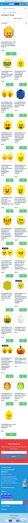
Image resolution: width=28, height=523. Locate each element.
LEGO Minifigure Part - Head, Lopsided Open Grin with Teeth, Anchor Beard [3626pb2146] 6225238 (21, 201)
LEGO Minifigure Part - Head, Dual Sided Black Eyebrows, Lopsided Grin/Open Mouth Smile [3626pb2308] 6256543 (7, 106)
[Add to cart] (11, 53)
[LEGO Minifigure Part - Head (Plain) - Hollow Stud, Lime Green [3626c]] (21, 386)
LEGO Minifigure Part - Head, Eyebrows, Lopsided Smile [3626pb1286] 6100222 (20, 74)
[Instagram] (2, 494)
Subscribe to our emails (7, 499)
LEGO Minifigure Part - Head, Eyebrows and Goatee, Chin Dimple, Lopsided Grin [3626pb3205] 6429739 (7, 136)
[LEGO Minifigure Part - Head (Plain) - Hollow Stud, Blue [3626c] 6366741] (21, 94)
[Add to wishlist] (14, 26)
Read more (21, 1)
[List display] (26, 23)
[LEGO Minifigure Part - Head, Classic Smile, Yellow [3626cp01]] (8, 414)
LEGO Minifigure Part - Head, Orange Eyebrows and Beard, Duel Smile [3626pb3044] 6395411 (7, 169)
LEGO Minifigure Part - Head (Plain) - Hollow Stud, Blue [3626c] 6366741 (20, 104)
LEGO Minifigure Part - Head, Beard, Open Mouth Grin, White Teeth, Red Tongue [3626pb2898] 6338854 (20, 136)
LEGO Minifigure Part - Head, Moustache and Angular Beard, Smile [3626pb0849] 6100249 (8, 44)
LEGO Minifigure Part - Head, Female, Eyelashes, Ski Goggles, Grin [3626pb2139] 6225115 (7, 74)
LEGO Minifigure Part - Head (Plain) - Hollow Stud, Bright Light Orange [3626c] (7, 396)
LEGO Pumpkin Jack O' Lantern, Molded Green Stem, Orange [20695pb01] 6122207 (20, 360)
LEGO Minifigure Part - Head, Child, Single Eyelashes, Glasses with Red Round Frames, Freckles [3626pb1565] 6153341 (21, 264)
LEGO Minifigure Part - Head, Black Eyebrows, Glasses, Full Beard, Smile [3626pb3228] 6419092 (7, 330)
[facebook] (8, 494)
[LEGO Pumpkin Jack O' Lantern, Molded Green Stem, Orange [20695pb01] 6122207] (21, 350)
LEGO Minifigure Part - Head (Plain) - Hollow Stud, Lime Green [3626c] (20, 396)
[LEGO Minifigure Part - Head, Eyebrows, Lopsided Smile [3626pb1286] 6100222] (21, 63)
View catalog (2, 4)
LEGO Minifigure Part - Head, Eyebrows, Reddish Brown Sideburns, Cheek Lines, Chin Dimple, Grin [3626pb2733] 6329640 (7, 233)
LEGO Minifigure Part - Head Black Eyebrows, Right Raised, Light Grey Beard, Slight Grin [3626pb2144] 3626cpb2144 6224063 (21, 232)
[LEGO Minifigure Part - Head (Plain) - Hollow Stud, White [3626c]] (21, 319)
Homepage (3, 12)
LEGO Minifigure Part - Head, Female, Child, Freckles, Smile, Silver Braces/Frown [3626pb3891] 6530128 (7, 264)
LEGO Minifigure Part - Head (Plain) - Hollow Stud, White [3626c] (20, 329)
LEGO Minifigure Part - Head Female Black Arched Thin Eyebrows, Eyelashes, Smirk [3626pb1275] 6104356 (21, 169)
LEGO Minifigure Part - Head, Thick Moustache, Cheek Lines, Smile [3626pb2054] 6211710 (7, 201)
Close (14, 506)
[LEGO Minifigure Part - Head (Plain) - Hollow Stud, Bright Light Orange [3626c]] (7, 386)
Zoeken (25, 8)
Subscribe (14, 456)
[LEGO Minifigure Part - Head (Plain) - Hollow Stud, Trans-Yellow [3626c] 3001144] (7, 285)
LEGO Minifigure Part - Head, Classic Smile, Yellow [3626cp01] (8, 426)
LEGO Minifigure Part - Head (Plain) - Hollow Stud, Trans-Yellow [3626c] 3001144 (7, 296)
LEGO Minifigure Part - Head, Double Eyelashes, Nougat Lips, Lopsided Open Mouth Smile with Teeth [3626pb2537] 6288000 (21, 298)
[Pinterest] (5, 494)
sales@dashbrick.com (9, 487)
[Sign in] (20, 4)
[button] (1, 1)
